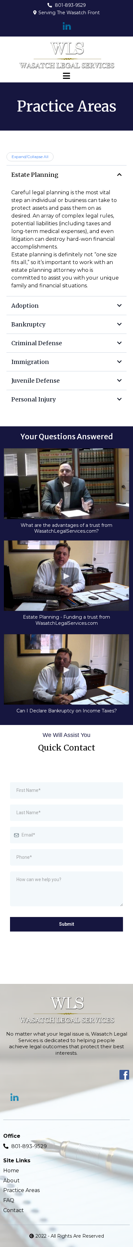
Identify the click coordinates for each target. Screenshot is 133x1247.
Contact (13, 1210)
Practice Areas (21, 1190)
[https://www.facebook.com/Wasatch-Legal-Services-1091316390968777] (66, 1075)
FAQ (8, 1200)
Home (11, 1170)
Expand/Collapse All (30, 156)
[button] (66, 76)
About (11, 1181)
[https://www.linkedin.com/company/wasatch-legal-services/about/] (66, 26)
